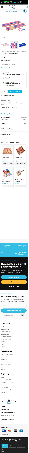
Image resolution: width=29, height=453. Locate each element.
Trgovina (8, 51)
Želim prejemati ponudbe (14, 310)
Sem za (5, 445)
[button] (2, 27)
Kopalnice (3, 341)
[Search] (24, 11)
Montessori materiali (16, 103)
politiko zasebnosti (22, 314)
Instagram (12, 419)
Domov (3, 51)
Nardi (2, 344)
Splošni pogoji (4, 387)
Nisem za (12, 445)
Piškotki (3, 392)
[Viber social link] (17, 107)
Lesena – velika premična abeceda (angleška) (6, 159)
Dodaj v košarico (15, 91)
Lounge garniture (5, 331)
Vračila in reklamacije (6, 362)
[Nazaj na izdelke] (4, 57)
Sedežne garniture (6, 339)
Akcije (2, 326)
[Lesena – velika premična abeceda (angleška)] (7, 150)
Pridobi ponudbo (14, 277)
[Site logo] (14, 7)
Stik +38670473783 (11, 11)
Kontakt (3, 369)
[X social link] (7, 107)
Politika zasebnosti (6, 389)
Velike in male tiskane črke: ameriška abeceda (7, 181)
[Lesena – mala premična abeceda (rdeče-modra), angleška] (20, 150)
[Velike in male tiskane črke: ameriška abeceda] (7, 172)
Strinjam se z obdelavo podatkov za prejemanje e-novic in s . (15, 314)
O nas (2, 377)
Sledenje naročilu (5, 367)
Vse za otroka (15, 51)
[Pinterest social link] (9, 107)
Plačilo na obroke (5, 359)
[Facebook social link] (5, 107)
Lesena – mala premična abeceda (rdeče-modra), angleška (19, 159)
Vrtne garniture (5, 334)
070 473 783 (21, 254)
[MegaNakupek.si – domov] (8, 401)
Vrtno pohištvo (5, 329)
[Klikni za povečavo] (4, 37)
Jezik (8, 53)
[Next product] (6, 57)
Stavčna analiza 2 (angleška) (19, 180)
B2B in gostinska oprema (7, 379)
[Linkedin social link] (11, 107)
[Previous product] (2, 57)
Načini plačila (4, 357)
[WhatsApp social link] (13, 107)
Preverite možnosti (9, 85)
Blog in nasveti (5, 384)
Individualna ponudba (7, 382)
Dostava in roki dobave (7, 354)
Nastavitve (20, 445)
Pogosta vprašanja (6, 364)
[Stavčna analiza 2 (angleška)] (20, 172)
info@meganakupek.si (8, 412)
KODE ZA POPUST (16, 2)
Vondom (3, 346)
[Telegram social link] (15, 107)
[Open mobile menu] (2, 7)
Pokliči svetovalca (14, 282)
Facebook (4, 419)
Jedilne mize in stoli (6, 336)
